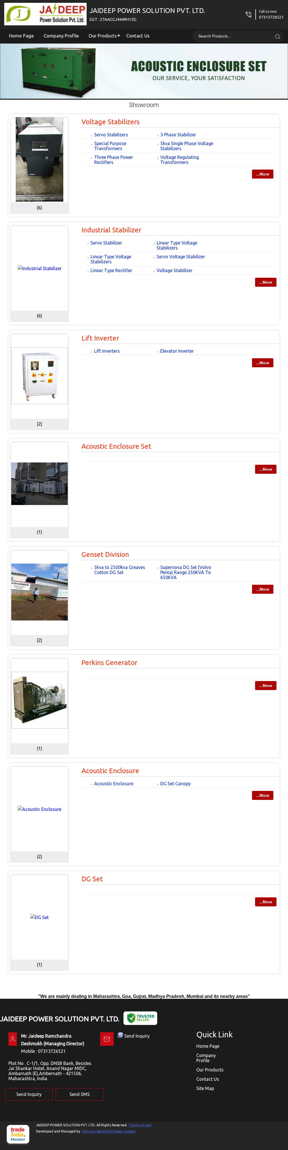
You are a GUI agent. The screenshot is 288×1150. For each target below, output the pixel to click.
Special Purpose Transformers (110, 146)
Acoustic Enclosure (110, 771)
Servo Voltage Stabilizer (181, 256)
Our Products (103, 35)
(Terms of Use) (140, 1125)
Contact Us (138, 35)
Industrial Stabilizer (111, 230)
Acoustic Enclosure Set (116, 446)
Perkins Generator (109, 662)
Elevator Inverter (177, 350)
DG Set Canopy (175, 783)
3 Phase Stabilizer (178, 134)
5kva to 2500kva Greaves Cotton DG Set (119, 570)
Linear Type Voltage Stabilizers (177, 245)
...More (262, 174)
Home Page (21, 35)
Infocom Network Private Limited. (109, 1131)
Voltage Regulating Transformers (179, 160)
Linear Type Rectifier (111, 270)
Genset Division (105, 554)
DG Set (92, 879)
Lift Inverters (107, 350)
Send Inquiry (137, 1035)
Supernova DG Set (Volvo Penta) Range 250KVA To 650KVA (185, 572)
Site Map (205, 1088)
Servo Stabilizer (106, 242)
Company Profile (61, 35)
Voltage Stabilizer (174, 270)
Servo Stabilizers (111, 134)
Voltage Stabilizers (111, 122)
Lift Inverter (100, 338)
